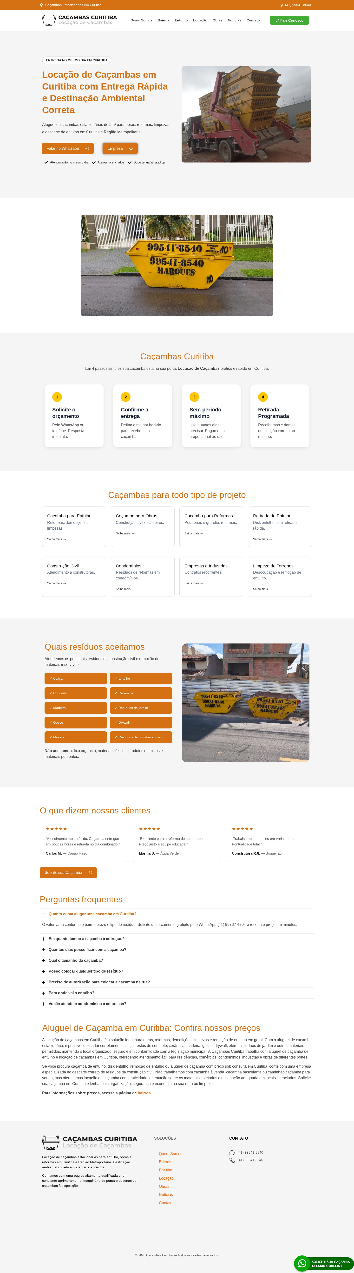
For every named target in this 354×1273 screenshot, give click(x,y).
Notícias (234, 20)
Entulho (181, 20)
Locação (200, 20)
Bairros (164, 20)
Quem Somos (141, 20)
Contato (253, 20)
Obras (218, 20)
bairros (144, 1093)
